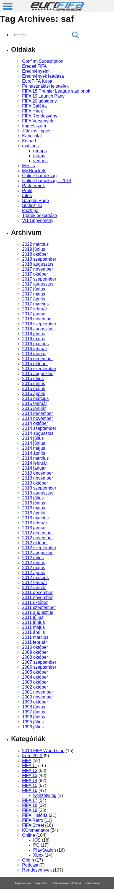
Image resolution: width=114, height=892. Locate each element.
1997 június (33, 712)
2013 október (35, 483)
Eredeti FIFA (34, 66)
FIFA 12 (29, 770)
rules (27, 195)
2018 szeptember (39, 259)
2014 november (37, 418)
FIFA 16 (29, 790)
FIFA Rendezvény (39, 116)
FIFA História (35, 815)
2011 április (33, 632)
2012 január (34, 587)
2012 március (35, 577)
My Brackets (34, 170)
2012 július (33, 557)
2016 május (33, 338)
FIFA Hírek (32, 111)
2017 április (33, 299)
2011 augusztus (37, 612)
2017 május (33, 294)
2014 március (35, 458)
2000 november (37, 697)
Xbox (38, 855)
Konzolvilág (44, 795)
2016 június (33, 333)
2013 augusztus (37, 493)
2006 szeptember (39, 667)
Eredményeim (36, 71)
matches (30, 145)
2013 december (37, 473)
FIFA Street (33, 825)
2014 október (35, 423)
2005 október (35, 672)
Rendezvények (37, 870)
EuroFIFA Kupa (37, 81)
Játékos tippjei (36, 131)
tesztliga (30, 210)
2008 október (35, 657)
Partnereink (33, 185)
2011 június (33, 622)
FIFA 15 (29, 785)
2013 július (33, 498)
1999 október (35, 702)
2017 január (34, 314)
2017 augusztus (37, 284)
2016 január (34, 353)
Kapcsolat (32, 136)
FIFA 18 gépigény (46, 890)
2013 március (35, 518)
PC (36, 845)
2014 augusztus (37, 433)
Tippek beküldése (39, 215)
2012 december (37, 532)
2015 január (34, 408)
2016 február (34, 348)
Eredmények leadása (43, 76)
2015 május (33, 388)
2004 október (35, 677)
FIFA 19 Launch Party (43, 96)
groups (40, 150)
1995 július (33, 722)
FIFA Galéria (34, 106)
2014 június (33, 443)
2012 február (34, 582)
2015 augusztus (37, 373)
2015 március (35, 398)
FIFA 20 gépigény (39, 101)
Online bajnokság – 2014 (46, 180)
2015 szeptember (39, 368)
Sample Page (35, 200)
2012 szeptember (39, 547)
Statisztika (32, 205)
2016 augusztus (37, 328)
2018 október (35, 254)
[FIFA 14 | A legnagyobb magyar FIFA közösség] (57, 9)
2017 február (34, 309)
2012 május (33, 567)
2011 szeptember (39, 607)
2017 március (35, 304)
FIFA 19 (29, 810)
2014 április (33, 453)
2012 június (33, 562)
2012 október (35, 542)
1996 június (33, 717)
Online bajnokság (39, 175)
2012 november (37, 537)
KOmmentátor (35, 830)
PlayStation (44, 850)
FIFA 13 (29, 775)
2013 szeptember (39, 488)
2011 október (35, 602)
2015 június (33, 383)
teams (39, 155)
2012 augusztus (37, 552)
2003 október (35, 682)
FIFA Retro (32, 820)
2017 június (33, 289)
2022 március (35, 244)
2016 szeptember (39, 323)
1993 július (33, 726)
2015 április (33, 393)
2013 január (34, 527)
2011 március (35, 637)
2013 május (33, 508)
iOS (37, 840)
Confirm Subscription (42, 61)
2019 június (33, 249)
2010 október (35, 647)
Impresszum (34, 126)
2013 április (33, 513)
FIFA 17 (29, 800)
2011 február (34, 642)
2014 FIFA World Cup (43, 750)
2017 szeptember (39, 279)
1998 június (33, 707)
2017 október (35, 274)
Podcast (30, 865)
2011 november (37, 597)
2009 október (35, 652)
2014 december (37, 413)
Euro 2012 (32, 755)
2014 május (33, 448)
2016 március (35, 343)
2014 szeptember (39, 428)
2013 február (34, 522)
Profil (27, 190)
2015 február (34, 403)
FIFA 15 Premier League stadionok (56, 91)
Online (28, 835)
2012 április (33, 572)
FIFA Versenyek (37, 121)
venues (40, 160)
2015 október (35, 363)
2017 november (37, 269)
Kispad (29, 140)
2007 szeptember (39, 662)
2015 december (37, 358)
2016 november (37, 318)
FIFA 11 (29, 765)
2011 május (33, 627)
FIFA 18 (29, 805)
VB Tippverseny (37, 220)
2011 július (32, 617)
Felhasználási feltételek (45, 86)
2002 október (35, 687)
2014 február (34, 463)
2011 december (37, 592)
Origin (28, 860)
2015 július (33, 378)
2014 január (34, 468)
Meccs (28, 165)
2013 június (33, 503)
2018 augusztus (37, 264)
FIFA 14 (29, 780)
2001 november (37, 692)
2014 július (33, 438)
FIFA (26, 760)
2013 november (37, 478)
